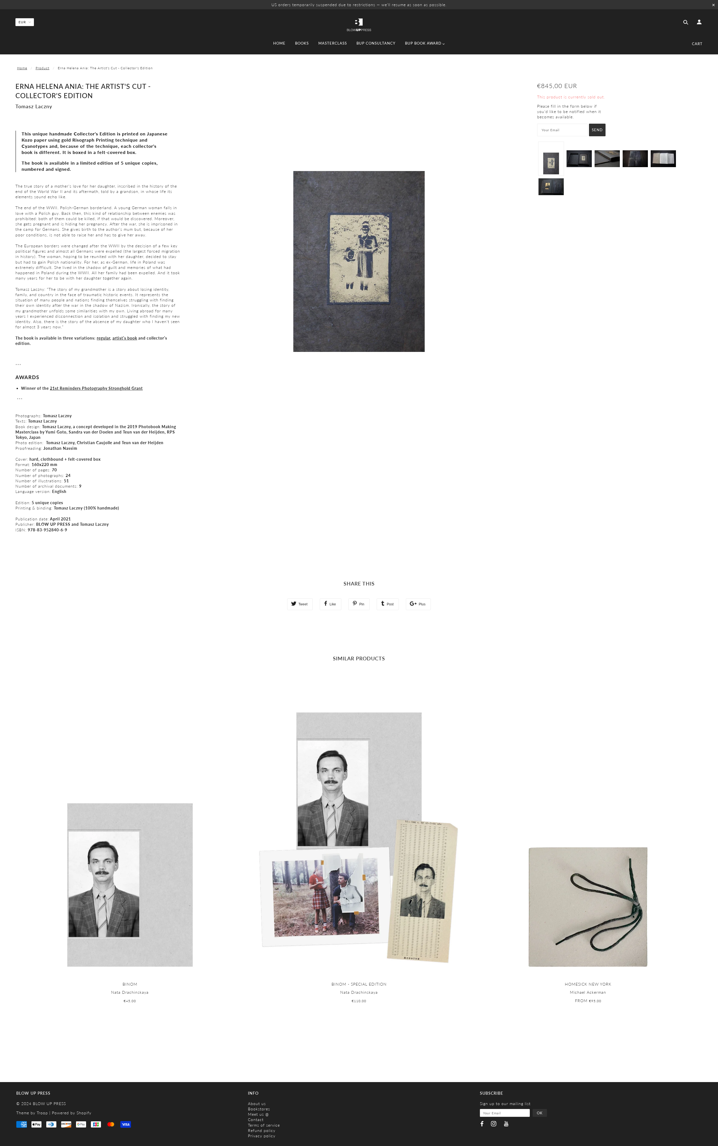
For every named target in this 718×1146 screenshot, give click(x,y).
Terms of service (264, 1125)
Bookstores (259, 1108)
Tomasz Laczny (33, 106)
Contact (256, 1119)
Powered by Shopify (71, 1112)
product (42, 68)
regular (103, 338)
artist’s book (124, 338)
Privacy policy (261, 1135)
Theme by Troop (32, 1112)
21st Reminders (96, 388)
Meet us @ (258, 1114)
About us (257, 1103)
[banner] (359, 24)
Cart (697, 43)
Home (22, 68)
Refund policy (261, 1130)
